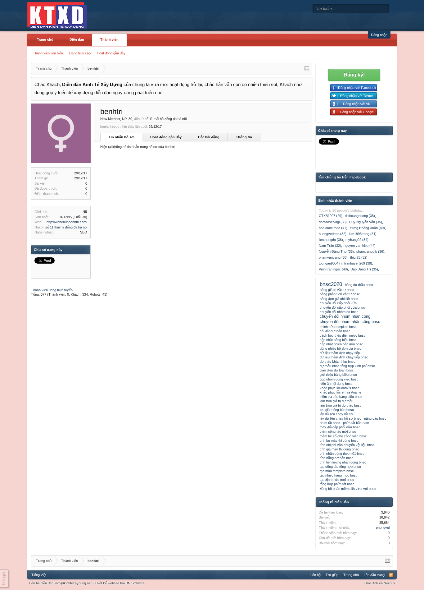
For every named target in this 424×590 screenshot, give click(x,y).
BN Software (135, 583)
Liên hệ (315, 575)
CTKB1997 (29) (330, 216)
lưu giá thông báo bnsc (337, 410)
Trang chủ (45, 39)
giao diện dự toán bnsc (337, 370)
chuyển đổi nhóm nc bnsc (339, 312)
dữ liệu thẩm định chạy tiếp (340, 353)
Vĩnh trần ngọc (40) (333, 269)
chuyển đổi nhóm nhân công (345, 316)
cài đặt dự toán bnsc (335, 331)
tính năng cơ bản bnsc (337, 458)
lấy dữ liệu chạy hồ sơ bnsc (340, 418)
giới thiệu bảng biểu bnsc (338, 374)
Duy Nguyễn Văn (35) (365, 222)
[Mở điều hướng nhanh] (306, 68)
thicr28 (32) (359, 257)
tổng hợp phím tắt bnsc (337, 484)
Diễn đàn (77, 39)
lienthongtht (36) (331, 240)
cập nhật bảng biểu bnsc (338, 340)
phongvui (383, 527)
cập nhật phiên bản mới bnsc (341, 344)
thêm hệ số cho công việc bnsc (343, 436)
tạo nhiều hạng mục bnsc (339, 475)
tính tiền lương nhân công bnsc (343, 462)
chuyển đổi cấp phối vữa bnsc (342, 307)
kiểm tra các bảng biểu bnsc (341, 397)
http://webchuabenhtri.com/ (67, 222)
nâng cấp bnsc (375, 418)
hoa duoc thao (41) (333, 228)
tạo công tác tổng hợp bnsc (340, 466)
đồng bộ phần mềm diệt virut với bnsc (348, 489)
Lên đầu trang (374, 575)
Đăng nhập (379, 35)
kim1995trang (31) (363, 234)
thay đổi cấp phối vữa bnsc (340, 427)
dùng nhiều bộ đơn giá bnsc (340, 348)
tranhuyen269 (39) (358, 263)
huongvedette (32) (332, 234)
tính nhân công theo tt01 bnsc (342, 453)
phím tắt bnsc (330, 423)
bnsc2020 (331, 284)
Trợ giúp (332, 575)
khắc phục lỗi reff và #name (340, 392)
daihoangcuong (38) (360, 216)
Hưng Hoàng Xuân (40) (367, 228)
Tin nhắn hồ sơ (121, 137)
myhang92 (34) (356, 240)
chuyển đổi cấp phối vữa (338, 303)
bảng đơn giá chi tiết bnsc (339, 299)
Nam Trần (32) (330, 245)
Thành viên (109, 39)
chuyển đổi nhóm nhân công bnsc (350, 321)
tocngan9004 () (330, 263)
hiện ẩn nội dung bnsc (336, 383)
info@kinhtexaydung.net (73, 583)
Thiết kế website (107, 583)
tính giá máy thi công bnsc (339, 449)
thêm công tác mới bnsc (338, 431)
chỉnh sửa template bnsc (338, 327)
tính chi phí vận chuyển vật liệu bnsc (347, 445)
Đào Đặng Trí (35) (364, 269)
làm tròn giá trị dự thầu (336, 401)
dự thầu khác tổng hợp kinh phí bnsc (347, 366)
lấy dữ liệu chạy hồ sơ (336, 414)
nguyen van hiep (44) (360, 245)
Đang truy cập (80, 53)
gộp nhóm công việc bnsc (339, 379)
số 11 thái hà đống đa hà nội (66, 227)
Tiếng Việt (38, 575)
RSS (391, 574)
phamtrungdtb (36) (370, 251)
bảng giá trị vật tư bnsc (337, 290)
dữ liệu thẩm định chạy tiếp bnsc (344, 357)
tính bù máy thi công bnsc (339, 440)
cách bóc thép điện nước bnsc (343, 335)
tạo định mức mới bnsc (337, 480)
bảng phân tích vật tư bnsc (340, 294)
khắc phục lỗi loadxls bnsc (339, 388)
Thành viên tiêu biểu (48, 53)
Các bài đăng (208, 137)
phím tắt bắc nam (356, 423)
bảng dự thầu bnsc (359, 285)
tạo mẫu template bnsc (337, 471)
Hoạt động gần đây (111, 53)
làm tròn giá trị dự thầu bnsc (341, 405)
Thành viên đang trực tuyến (52, 290)
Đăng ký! (354, 74)
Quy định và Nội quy (379, 583)
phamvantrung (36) (333, 257)
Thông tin (244, 137)
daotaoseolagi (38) (333, 222)
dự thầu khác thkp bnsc (337, 361)
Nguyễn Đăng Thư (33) (336, 251)
